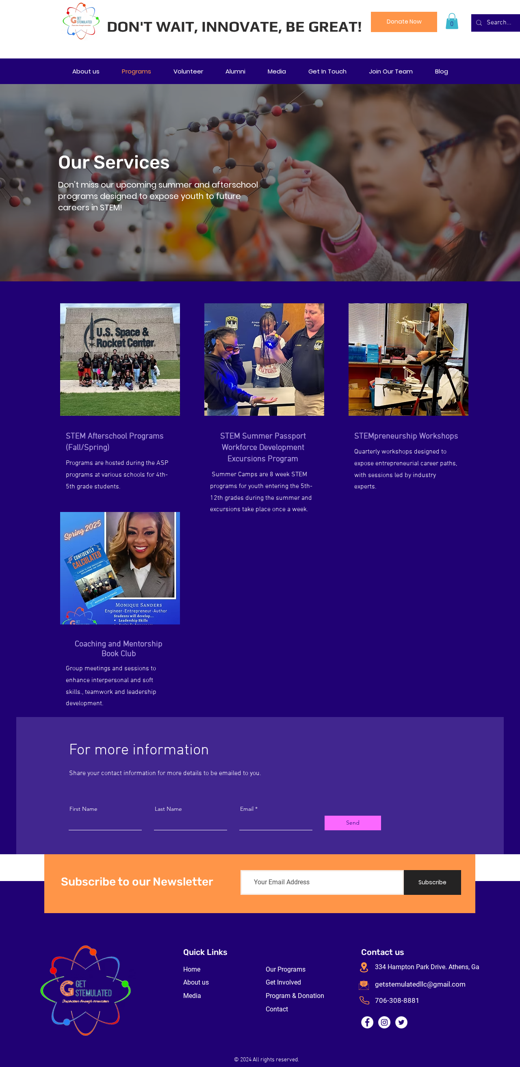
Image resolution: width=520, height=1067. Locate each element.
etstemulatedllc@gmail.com (422, 984)
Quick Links (205, 952)
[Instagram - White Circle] (384, 1022)
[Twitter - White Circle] (401, 1022)
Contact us (382, 952)
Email (247, 809)
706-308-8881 (397, 1000)
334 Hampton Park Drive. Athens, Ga (427, 967)
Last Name (168, 809)
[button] (452, 21)
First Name (83, 809)
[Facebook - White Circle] (367, 1022)
